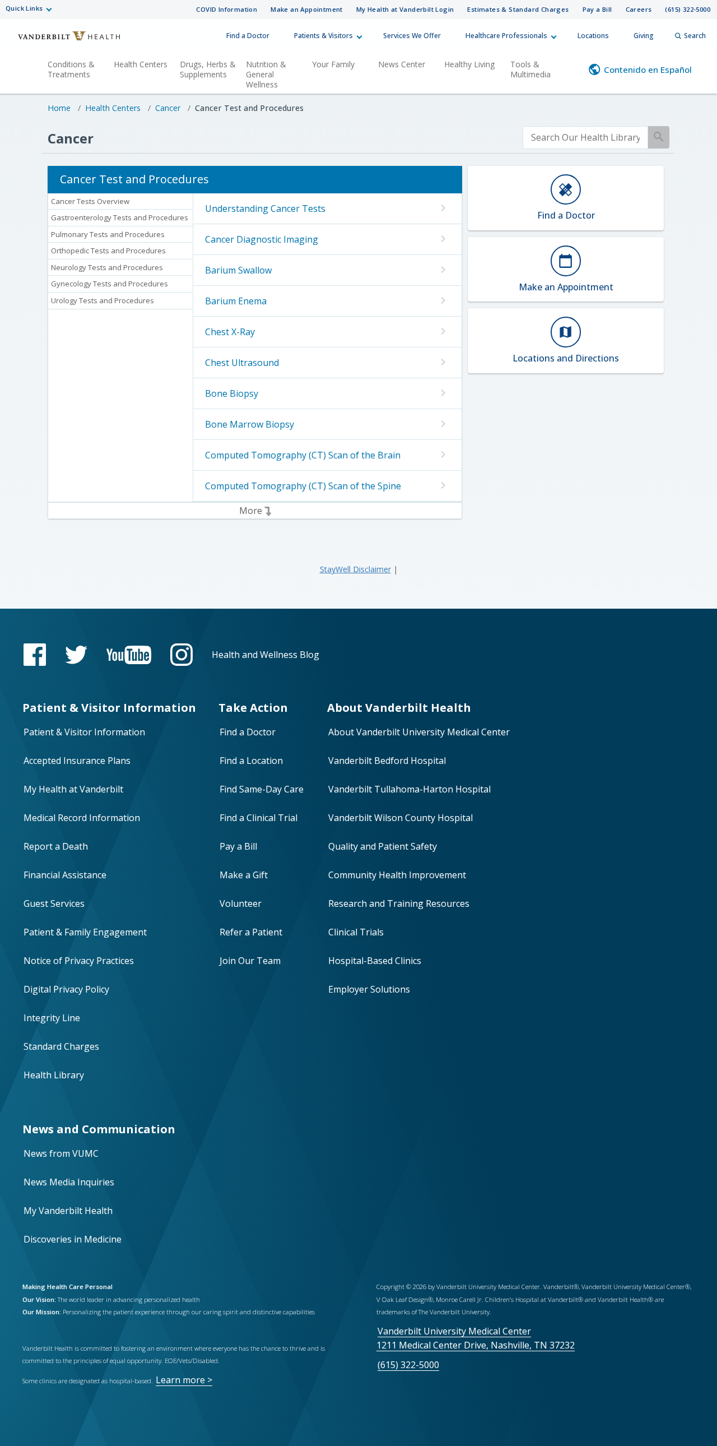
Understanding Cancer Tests (265, 208)
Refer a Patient (251, 932)
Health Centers (140, 64)
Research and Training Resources (398, 903)
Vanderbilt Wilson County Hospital (400, 818)
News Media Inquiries (69, 1182)
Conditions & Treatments (71, 69)
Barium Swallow (238, 270)
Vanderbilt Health (61, 40)
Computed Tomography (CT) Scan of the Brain (303, 455)
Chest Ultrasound (242, 362)
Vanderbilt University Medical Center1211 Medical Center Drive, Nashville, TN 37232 (475, 1338)
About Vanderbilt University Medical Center (419, 732)
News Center (401, 64)
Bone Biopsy (231, 393)
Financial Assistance (65, 875)
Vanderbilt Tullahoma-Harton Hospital (409, 789)
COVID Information (226, 9)
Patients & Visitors (323, 35)
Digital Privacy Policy (66, 989)
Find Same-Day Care (262, 789)
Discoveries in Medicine (73, 1239)
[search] (585, 138)
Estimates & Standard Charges (518, 9)
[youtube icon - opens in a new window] (128, 655)
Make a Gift (244, 875)
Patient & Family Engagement (85, 932)
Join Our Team (250, 960)
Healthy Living (469, 64)
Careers (639, 9)
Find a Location (251, 760)
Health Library (54, 1075)
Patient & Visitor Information (84, 732)
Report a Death (56, 846)
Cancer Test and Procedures (249, 108)
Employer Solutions (369, 989)
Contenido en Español (648, 69)
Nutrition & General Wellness (266, 74)
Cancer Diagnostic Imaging (261, 239)
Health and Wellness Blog (265, 654)
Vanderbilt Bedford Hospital (387, 760)
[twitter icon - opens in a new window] (76, 655)
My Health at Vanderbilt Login (405, 9)
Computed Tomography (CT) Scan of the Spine (303, 486)
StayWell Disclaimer (355, 569)
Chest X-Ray (230, 332)
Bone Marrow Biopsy (249, 424)
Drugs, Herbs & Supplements (208, 69)
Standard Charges (61, 1046)
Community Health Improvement (397, 875)
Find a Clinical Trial (258, 818)
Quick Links (24, 8)
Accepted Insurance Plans (77, 760)
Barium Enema (236, 301)
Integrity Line (52, 1018)
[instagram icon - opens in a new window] (181, 654)
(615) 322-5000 (687, 9)
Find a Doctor (247, 35)
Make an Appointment (307, 9)
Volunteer (241, 903)
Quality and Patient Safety (382, 846)
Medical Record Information (82, 818)
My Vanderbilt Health (68, 1210)
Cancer (167, 108)
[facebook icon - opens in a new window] (34, 654)
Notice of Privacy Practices (79, 960)
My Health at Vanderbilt (73, 789)
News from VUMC (61, 1153)
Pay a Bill (597, 9)
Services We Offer (412, 35)
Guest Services (54, 903)
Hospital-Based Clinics (374, 960)
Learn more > (184, 1380)
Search (695, 35)
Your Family (333, 64)
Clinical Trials (356, 932)
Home (59, 108)
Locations (593, 35)
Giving (644, 35)
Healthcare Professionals (506, 35)
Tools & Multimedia (530, 69)
